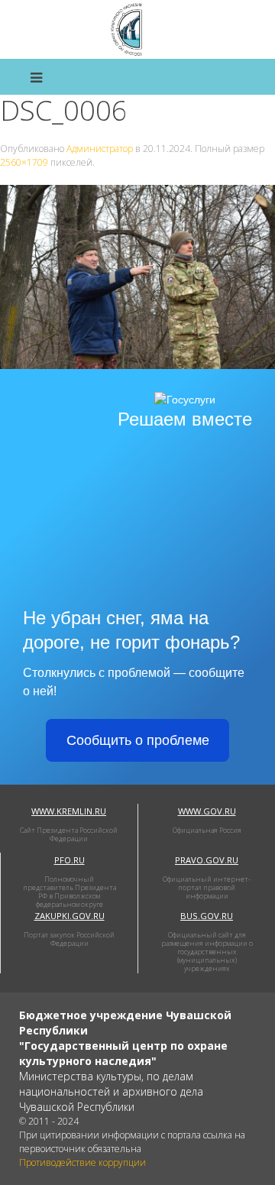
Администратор (99, 148)
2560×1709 (24, 162)
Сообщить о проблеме (137, 740)
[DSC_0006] (137, 275)
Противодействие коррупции (82, 1162)
